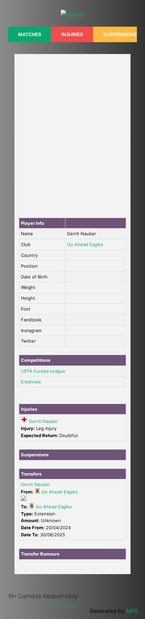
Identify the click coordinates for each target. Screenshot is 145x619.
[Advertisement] (72, 134)
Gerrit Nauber (43, 421)
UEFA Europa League (43, 371)
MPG (132, 611)
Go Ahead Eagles (85, 244)
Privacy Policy (58, 604)
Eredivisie (31, 381)
